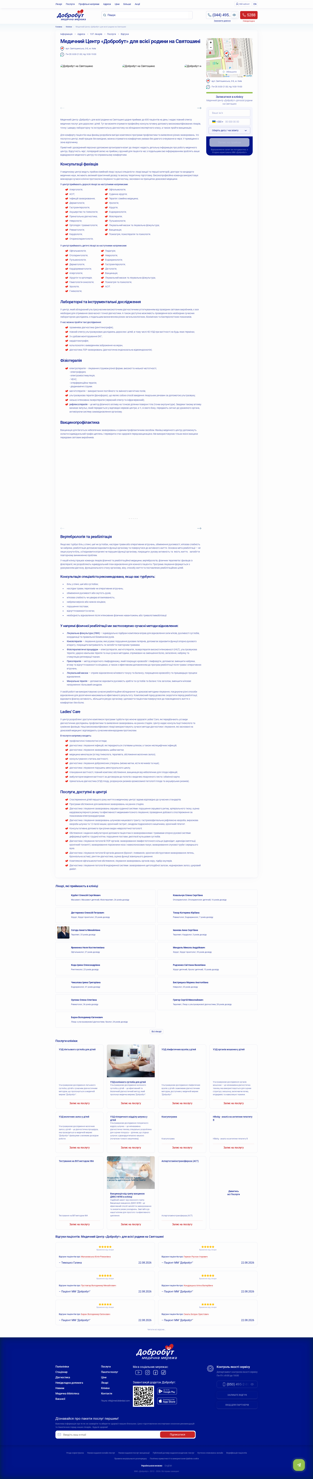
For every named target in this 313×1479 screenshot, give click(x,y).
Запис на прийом (229, 142)
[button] (227, 54)
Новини (59, 1388)
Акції (137, 4)
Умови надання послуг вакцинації (133, 1453)
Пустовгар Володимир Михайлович (98, 1285)
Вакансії (60, 1398)
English (168, 1465)
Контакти (106, 1393)
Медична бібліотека (67, 1393)
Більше (127, 4)
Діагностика (62, 1377)
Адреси (107, 4)
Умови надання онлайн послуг (101, 1453)
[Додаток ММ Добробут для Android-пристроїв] (167, 1391)
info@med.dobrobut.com (119, 1400)
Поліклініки (62, 1366)
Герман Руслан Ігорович (196, 1256)
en (254, 4)
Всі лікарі (156, 1031)
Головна (58, 27)
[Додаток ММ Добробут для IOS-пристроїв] (167, 1401)
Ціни (117, 4)
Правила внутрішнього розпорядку (130, 1458)
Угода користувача (75, 1453)
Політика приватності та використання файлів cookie (174, 1458)
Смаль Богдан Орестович (196, 1314)
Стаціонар (61, 1372)
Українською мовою (151, 1465)
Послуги (70, 4)
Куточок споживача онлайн (210, 1453)
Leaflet (249, 76)
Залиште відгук (237, 1395)
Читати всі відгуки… (156, 1329)
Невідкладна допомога (69, 1382)
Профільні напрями (89, 4)
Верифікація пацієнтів (236, 1453)
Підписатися (177, 1434)
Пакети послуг (109, 1372)
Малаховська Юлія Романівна (96, 1256)
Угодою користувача (221, 152)
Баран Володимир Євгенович (95, 1314)
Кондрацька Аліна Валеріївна (198, 1285)
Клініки (69, 27)
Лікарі (58, 4)
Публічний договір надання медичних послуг (173, 1453)
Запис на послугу (79, 1103)
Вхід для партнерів (237, 1405)
